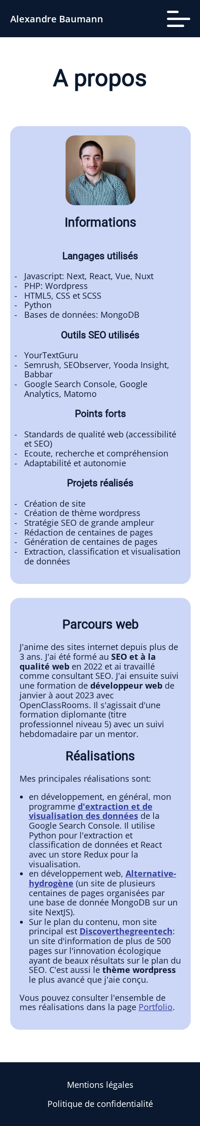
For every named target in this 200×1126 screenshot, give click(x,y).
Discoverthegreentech (126, 931)
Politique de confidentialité (100, 1103)
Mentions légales (100, 1084)
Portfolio (156, 1006)
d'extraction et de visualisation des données (91, 811)
